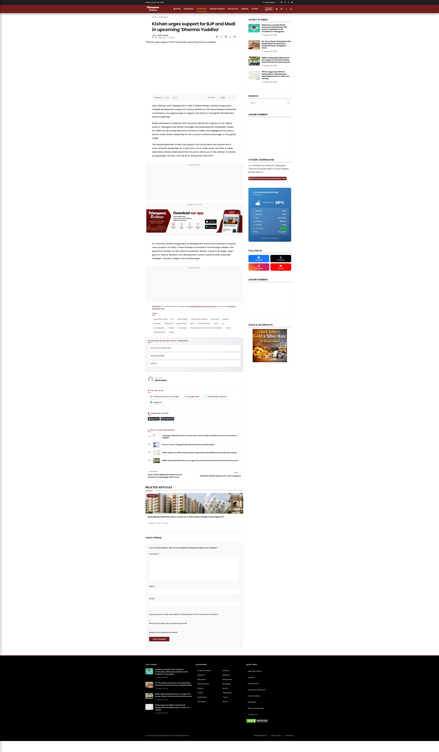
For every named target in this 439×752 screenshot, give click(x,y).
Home (177, 9)
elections (215, 319)
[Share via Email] (235, 37)
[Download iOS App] (277, 9)
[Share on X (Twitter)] (221, 37)
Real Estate (233, 9)
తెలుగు (175, 98)
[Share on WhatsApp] (230, 37)
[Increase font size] (229, 98)
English (167, 98)
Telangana (188, 9)
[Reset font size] (233, 98)
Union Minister (159, 332)
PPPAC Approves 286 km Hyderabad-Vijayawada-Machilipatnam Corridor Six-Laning (276, 75)
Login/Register (270, 2)
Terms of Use (276, 735)
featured (157, 324)
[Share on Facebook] (217, 37)
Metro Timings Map (256, 708)
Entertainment (203, 684)
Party (216, 324)
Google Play (168, 419)
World (225, 702)
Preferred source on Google (166, 396)
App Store (154, 419)
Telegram (157, 402)
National (226, 675)
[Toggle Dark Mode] (291, 9)
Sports (225, 688)
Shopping (226, 684)
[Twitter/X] (288, 2)
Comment (154, 554)
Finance (244, 9)
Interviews (201, 702)
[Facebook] (281, 2)
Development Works (199, 319)
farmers (225, 319)
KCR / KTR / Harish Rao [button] (160, 348)
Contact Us (252, 714)
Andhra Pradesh (217, 9)
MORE (192, 324)
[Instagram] (285, 2)
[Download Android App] (281, 9)
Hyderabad (202, 9)
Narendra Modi (204, 324)
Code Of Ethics (254, 696)
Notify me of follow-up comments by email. (168, 623)
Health (200, 693)
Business (201, 675)
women (171, 332)
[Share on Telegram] (226, 37)
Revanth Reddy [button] (157, 355)
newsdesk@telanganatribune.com (203, 306)
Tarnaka (171, 328)
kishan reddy (181, 324)
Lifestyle (226, 670)
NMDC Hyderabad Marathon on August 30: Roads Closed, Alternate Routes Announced (276, 59)
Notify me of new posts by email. (163, 632)
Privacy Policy (253, 683)
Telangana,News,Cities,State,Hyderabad (206, 328)
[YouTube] (292, 2)
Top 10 (225, 697)
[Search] (286, 9)
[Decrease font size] (217, 98)
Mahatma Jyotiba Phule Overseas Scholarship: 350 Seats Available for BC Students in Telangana (274, 28)
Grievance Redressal (256, 690)
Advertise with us (255, 671)
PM (223, 324)
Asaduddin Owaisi (161, 319)
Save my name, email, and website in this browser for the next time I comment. (183, 614)
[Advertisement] (194, 183)
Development (182, 319)
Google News (193, 396)
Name (152, 586)
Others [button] (254, 9)
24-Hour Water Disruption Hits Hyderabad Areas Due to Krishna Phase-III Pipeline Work (276, 44)
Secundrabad (159, 328)
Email (152, 599)
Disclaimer (252, 702)
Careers (251, 677)
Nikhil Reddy (163, 35)
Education (201, 679)
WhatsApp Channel (217, 396)
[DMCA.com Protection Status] (270, 720)
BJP (172, 319)
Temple (228, 328)
